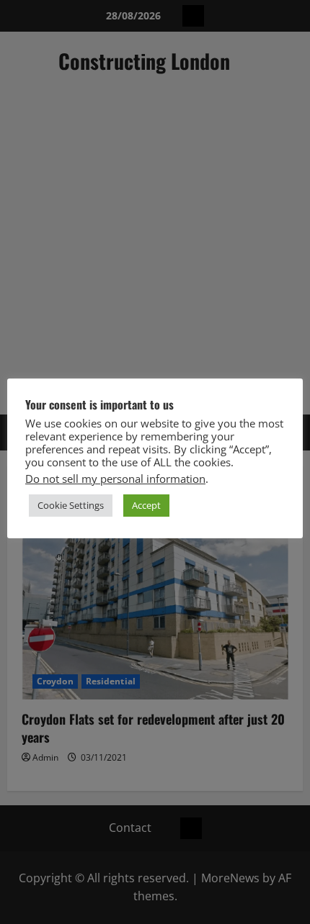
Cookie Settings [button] (70, 505)
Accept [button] (146, 505)
